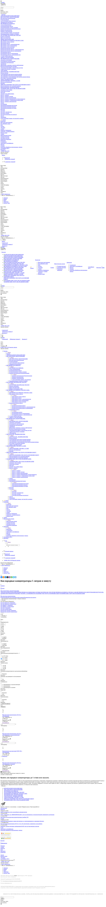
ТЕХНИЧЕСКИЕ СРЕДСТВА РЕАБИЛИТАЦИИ (21, 461)
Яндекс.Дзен (6, 203)
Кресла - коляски (16, 470)
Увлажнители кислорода (30, 597)
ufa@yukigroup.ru (6, 194)
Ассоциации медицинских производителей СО (12, 881)
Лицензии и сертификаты (7, 829)
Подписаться (4, 808)
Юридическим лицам (11, 521)
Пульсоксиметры (5, 597)
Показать (3, 706)
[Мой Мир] (5, 577)
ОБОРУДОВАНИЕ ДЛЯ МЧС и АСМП (19, 448)
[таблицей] (3, 613)
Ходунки (14, 491)
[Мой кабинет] (1, 328)
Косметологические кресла (18, 405)
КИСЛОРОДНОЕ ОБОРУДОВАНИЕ (18, 358)
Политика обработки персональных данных (11, 830)
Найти (2, 898)
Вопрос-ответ (4, 856)
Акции (2, 855)
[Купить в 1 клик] (3, 711)
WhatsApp (5, 201)
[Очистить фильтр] (2, 705)
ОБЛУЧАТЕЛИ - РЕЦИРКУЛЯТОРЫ (18, 436)
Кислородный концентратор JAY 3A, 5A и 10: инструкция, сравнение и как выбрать (21, 823)
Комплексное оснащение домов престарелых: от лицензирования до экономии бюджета (22, 821)
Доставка (3, 857)
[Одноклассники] (3, 577)
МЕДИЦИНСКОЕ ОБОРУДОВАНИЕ (18, 421)
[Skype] (13, 577)
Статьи (2, 818)
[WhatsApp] (11, 577)
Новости (3, 809)
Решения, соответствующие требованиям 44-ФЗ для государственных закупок (20, 826)
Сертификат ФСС (5, 858)
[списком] (2, 613)
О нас (2, 827)
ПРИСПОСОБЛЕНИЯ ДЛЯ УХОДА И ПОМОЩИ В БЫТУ (24, 455)
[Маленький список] (1, 614)
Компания (8, 529)
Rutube (5, 199)
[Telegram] (15, 577)
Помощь (3, 845)
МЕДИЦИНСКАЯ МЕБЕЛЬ (16, 368)
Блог (2, 849)
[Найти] (2, 9)
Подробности (5, 722)
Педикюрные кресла (17, 412)
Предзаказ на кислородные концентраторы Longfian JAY (15, 817)
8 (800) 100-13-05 (5, 151)
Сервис (2, 847)
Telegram (5, 197)
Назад (9, 352)
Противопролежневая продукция (20, 483)
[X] (7, 577)
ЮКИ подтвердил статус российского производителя (14, 812)
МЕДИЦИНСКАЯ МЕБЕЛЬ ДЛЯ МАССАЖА (20, 392)
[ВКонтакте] (1, 577)
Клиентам (8, 504)
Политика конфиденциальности (6, 883)
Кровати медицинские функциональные (22, 375)
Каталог (8, 353)
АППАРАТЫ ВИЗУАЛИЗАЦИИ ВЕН (10, 592)
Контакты (3, 851)
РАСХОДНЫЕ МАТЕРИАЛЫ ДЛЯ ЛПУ (19, 384)
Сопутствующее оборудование (16, 597)
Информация (4, 843)
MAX (4, 200)
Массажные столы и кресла (19, 396)
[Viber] (9, 577)
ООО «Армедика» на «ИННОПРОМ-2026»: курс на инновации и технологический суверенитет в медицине (27, 814)
